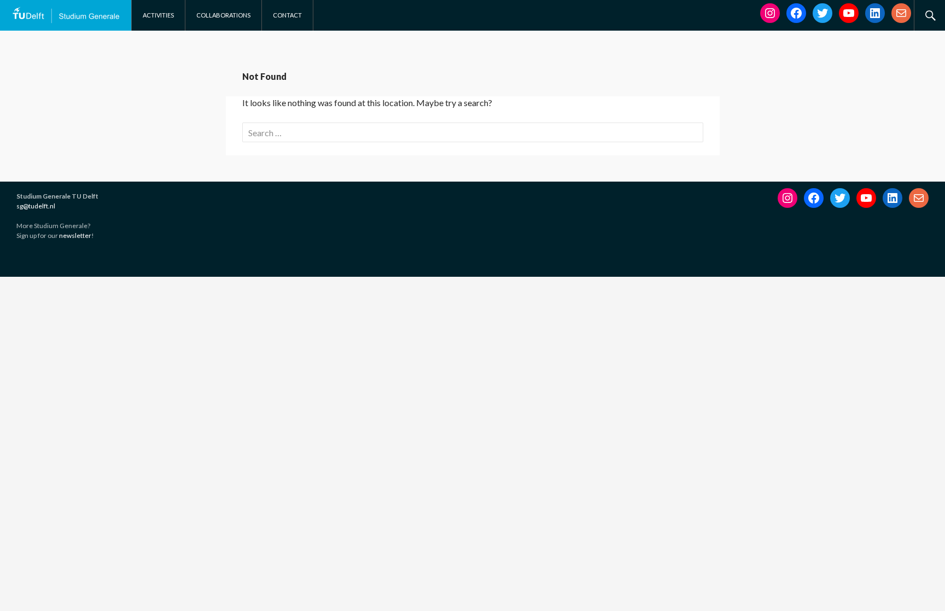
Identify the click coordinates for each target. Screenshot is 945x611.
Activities (158, 15)
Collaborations (223, 15)
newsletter (75, 235)
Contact (287, 15)
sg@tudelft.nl (35, 206)
